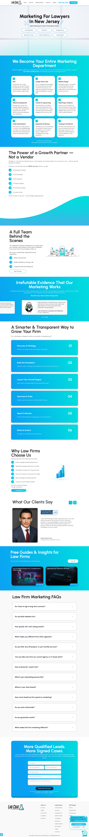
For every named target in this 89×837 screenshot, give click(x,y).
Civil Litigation (58, 818)
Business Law (58, 821)
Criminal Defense (58, 807)
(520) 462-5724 (63, 2)
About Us (48, 2)
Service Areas (58, 826)
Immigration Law (58, 813)
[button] (42, 317)
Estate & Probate (58, 815)
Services (31, 2)
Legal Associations (59, 823)
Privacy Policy (44, 813)
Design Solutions (39, 2)
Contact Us (43, 818)
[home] (16, 2)
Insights (54, 2)
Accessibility (43, 815)
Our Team (43, 807)
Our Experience (72, 813)
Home (25, 2)
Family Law (57, 810)
